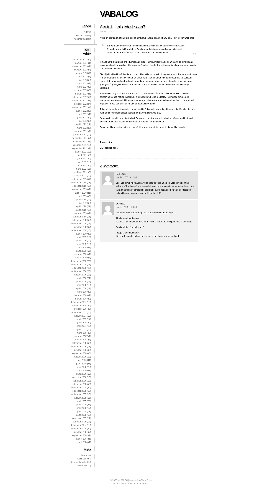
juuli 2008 (81, 278)
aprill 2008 (81, 288)
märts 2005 (81, 415)
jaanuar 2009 (81, 257)
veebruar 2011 (81, 172)
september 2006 (80, 353)
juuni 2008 (81, 281)
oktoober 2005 (79, 391)
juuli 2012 (83, 114)
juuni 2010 (81, 199)
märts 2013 (82, 87)
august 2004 (82, 439)
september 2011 (80, 148)
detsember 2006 (80, 343)
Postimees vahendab (183, 38)
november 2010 (78, 182)
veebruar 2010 (80, 213)
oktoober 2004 (81, 432)
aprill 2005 (81, 411)
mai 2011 (82, 162)
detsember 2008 (78, 261)
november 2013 (80, 66)
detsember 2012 (80, 97)
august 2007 (80, 316)
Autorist (87, 32)
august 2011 (80, 152)
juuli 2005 (81, 401)
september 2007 (78, 312)
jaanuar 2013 (81, 94)
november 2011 (80, 141)
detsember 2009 (80, 220)
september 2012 (80, 107)
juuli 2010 (83, 196)
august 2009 (82, 234)
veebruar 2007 (80, 336)
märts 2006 (81, 374)
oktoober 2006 (81, 350)
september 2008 (78, 271)
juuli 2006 (82, 360)
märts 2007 (82, 333)
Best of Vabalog (83, 35)
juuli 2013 (83, 76)
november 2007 (80, 305)
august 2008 (80, 275)
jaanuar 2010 (79, 216)
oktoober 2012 (81, 104)
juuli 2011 (83, 155)
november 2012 (80, 100)
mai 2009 (81, 244)
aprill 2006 (82, 370)
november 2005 (78, 387)
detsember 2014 (80, 59)
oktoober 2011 (79, 145)
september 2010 (80, 189)
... (114, 142)
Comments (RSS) (139, 483)
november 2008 (78, 264)
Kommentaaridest (82, 39)
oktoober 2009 (81, 227)
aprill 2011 (83, 165)
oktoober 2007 (81, 309)
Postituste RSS (83, 458)
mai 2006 (81, 367)
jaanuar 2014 (81, 63)
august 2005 (80, 398)
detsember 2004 (78, 425)
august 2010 (81, 193)
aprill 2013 (82, 83)
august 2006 (80, 357)
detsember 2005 (80, 384)
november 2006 (78, 346)
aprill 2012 (81, 124)
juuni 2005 (81, 404)
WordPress (146, 480)
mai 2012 (83, 121)
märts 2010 (81, 210)
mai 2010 (83, 203)
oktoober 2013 (81, 70)
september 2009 (78, 230)
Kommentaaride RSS (80, 462)
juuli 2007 (81, 319)
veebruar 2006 (79, 377)
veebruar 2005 (79, 418)
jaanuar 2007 (81, 339)
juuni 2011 (83, 158)
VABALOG (119, 14)
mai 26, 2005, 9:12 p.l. (126, 177)
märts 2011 (81, 169)
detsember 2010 (80, 179)
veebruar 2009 (80, 254)
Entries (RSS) (120, 483)
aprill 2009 (82, 247)
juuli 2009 (81, 237)
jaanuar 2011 (80, 175)
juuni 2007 (82, 322)
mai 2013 (83, 80)
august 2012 (82, 111)
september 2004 (80, 435)
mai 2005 (81, 408)
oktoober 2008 (79, 268)
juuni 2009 (81, 240)
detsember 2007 (78, 302)
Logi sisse (86, 455)
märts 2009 (81, 251)
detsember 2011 (80, 138)
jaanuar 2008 (81, 299)
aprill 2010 (81, 206)
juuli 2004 (83, 442)
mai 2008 (81, 285)
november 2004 (78, 428)
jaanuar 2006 (79, 381)
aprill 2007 (81, 329)
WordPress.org (83, 465)
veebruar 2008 (80, 295)
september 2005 (78, 394)
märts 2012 (82, 128)
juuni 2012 (82, 117)
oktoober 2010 (79, 186)
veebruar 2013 (80, 90)
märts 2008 (82, 292)
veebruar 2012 (80, 131)
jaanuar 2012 (79, 134)
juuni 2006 (81, 363)
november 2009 (78, 223)
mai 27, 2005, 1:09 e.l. (126, 207)
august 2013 (82, 73)
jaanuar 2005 (79, 421)
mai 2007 (81, 326)
